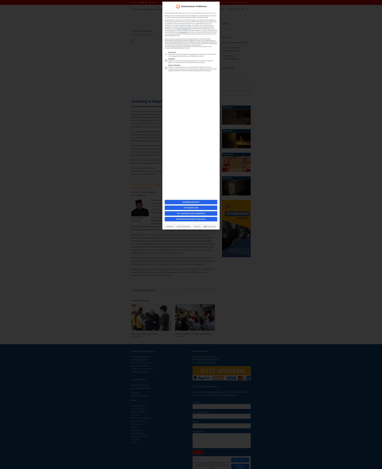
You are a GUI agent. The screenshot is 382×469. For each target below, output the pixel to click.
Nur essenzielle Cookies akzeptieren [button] (191, 213)
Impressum (197, 226)
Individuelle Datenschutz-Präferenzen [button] (191, 219)
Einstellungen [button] (183, 32)
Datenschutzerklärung (184, 28)
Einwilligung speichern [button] (191, 202)
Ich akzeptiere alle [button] (191, 208)
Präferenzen (170, 226)
